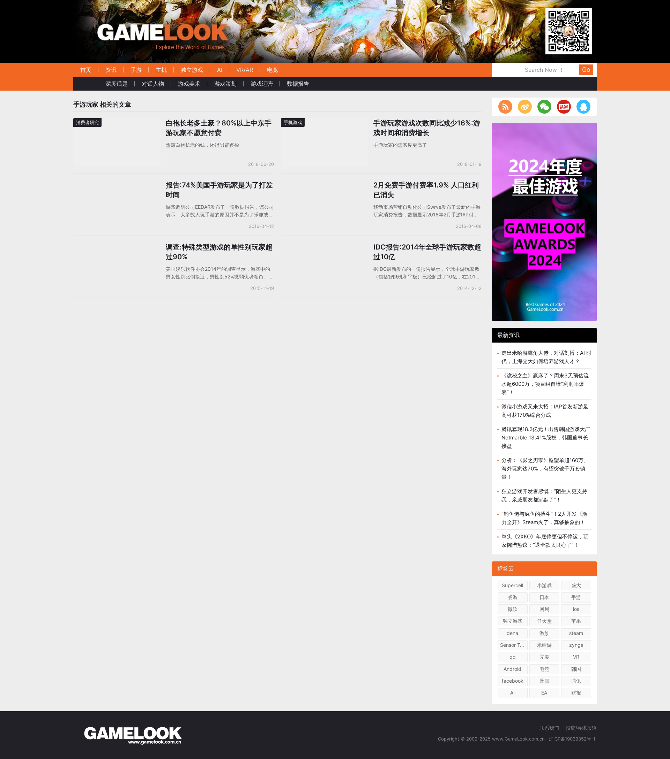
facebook (512, 681)
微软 (513, 609)
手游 (136, 69)
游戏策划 (225, 83)
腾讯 (576, 681)
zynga (576, 645)
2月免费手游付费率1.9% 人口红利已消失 (426, 190)
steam (576, 633)
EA (544, 693)
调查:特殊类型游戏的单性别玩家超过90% (219, 252)
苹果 (576, 621)
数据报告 (298, 83)
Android (512, 669)
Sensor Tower (514, 645)
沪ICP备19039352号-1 (573, 739)
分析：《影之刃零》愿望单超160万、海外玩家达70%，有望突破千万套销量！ (545, 468)
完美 (544, 657)
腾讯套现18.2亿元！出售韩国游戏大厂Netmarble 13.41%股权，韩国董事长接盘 (545, 437)
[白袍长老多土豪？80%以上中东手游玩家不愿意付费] (117, 122)
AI (219, 69)
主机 (161, 69)
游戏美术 (189, 83)
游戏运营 (262, 83)
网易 (544, 609)
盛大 (576, 585)
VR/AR (244, 69)
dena (512, 633)
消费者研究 (87, 122)
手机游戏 (293, 122)
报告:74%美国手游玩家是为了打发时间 (219, 190)
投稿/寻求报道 (581, 728)
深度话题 (116, 83)
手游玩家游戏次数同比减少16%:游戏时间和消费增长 (426, 128)
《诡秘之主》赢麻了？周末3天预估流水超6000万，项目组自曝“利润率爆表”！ (545, 384)
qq (512, 657)
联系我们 (549, 728)
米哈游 (544, 645)
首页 (85, 69)
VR (576, 657)
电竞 (272, 69)
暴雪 (544, 681)
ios (576, 609)
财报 (576, 693)
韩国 (576, 669)
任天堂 (544, 621)
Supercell (512, 585)
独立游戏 (192, 69)
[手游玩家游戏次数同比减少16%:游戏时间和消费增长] (324, 122)
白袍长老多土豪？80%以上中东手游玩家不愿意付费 (218, 128)
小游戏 (544, 585)
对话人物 (153, 83)
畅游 (513, 597)
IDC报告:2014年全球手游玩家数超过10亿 (427, 252)
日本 (544, 597)
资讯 (111, 69)
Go (586, 69)
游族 (544, 633)
